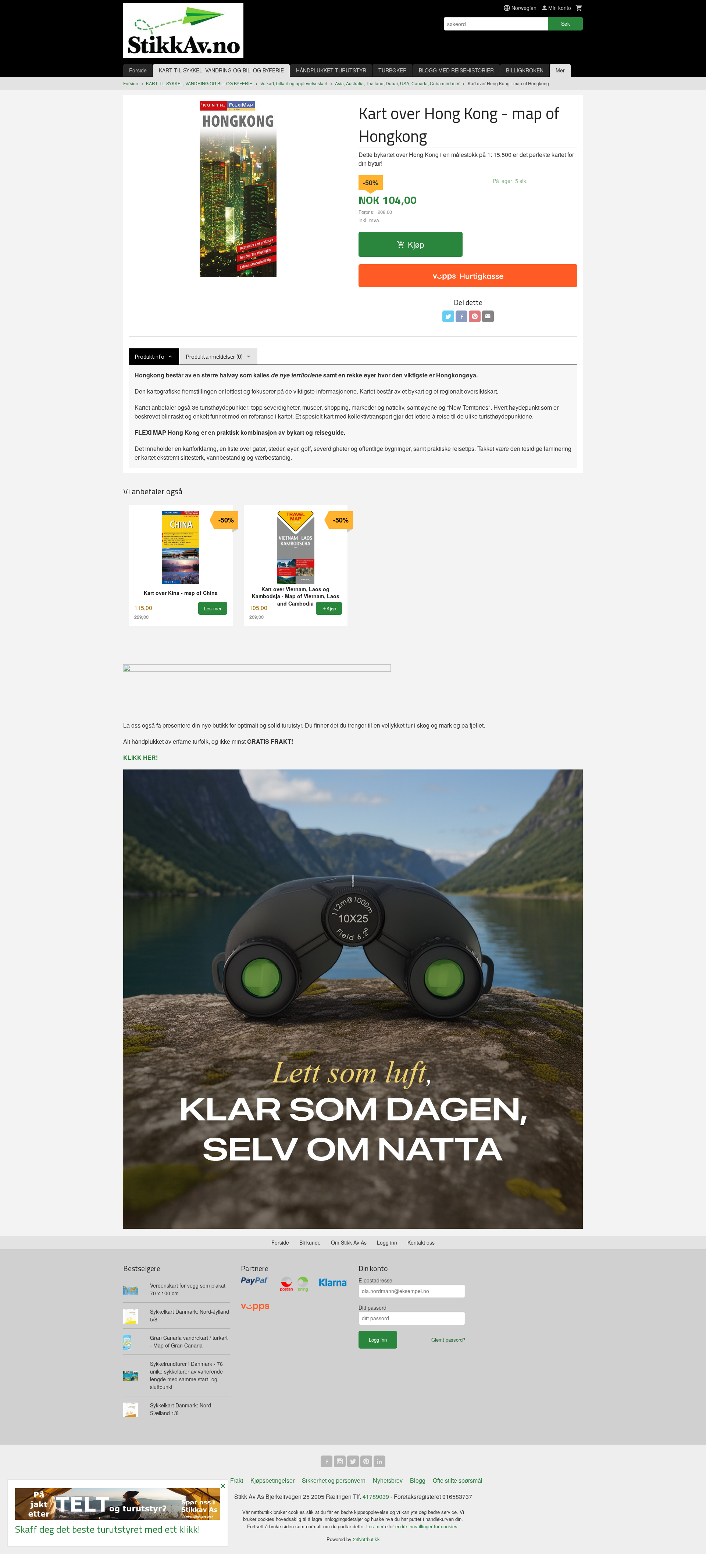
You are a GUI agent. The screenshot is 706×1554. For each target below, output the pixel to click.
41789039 (376, 1496)
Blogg (417, 1480)
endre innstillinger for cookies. (427, 1526)
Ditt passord (372, 1307)
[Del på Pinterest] (475, 316)
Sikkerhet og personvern (334, 1480)
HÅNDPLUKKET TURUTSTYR (331, 70)
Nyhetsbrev (388, 1480)
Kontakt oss (421, 1242)
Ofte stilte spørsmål (457, 1480)
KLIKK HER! (140, 757)
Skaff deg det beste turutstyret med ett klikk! (107, 1529)
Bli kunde (310, 1242)
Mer (560, 70)
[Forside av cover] (238, 189)
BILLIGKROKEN (524, 70)
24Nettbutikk (366, 1539)
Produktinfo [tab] (149, 356)
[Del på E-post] (488, 316)
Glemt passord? (448, 1339)
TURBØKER (392, 70)
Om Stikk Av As (349, 1242)
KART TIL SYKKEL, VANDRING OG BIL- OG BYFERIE (221, 70)
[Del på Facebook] (461, 316)
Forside (138, 70)
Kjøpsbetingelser (272, 1480)
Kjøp (416, 244)
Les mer (375, 1526)
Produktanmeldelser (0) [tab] (214, 356)
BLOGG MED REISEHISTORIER (456, 70)
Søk (565, 23)
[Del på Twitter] (448, 316)
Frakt (236, 1480)
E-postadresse (375, 1280)
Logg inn (387, 1242)
